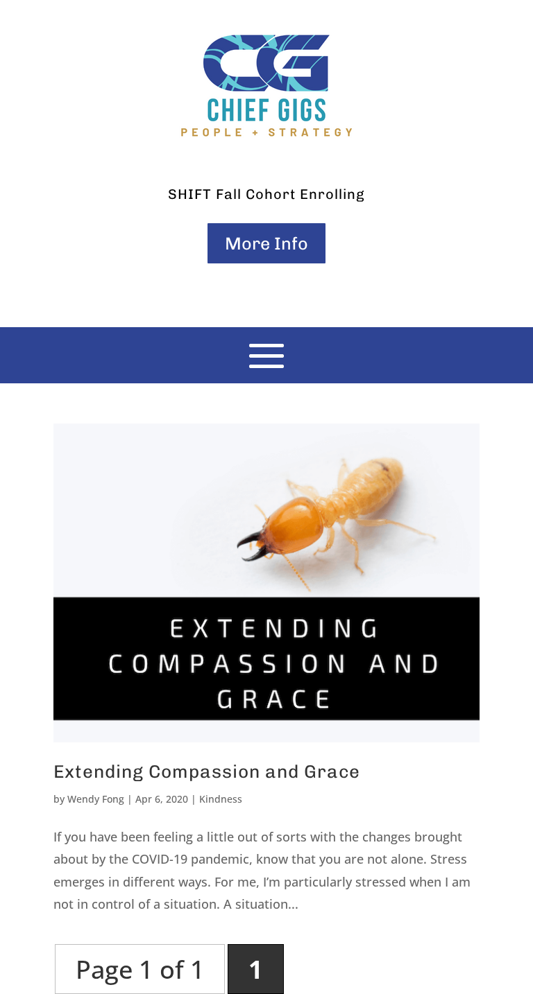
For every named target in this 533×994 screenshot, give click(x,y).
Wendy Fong (95, 798)
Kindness (220, 798)
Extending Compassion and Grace (206, 772)
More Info (266, 243)
